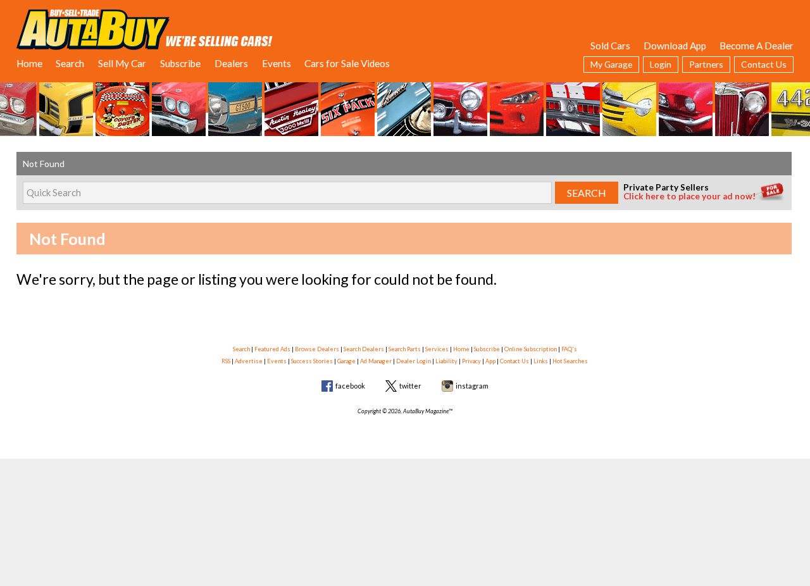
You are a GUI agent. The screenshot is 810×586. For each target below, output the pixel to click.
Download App (675, 45)
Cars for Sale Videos (347, 63)
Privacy (471, 361)
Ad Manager (376, 361)
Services (437, 349)
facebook (350, 386)
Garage (346, 361)
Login (660, 64)
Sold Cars (610, 45)
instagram (472, 386)
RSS (225, 361)
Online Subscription (530, 349)
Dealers (231, 63)
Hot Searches (570, 361)
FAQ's (569, 349)
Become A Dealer (757, 45)
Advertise (249, 361)
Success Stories (312, 361)
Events (276, 63)
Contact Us (764, 64)
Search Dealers (364, 349)
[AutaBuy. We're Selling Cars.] (144, 28)
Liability (446, 361)
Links (540, 361)
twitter (410, 386)
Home (29, 63)
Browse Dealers (317, 349)
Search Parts (405, 349)
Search (70, 63)
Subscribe (180, 63)
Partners (706, 64)
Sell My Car (122, 63)
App (490, 361)
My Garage (611, 64)
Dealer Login (413, 361)
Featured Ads (272, 349)
